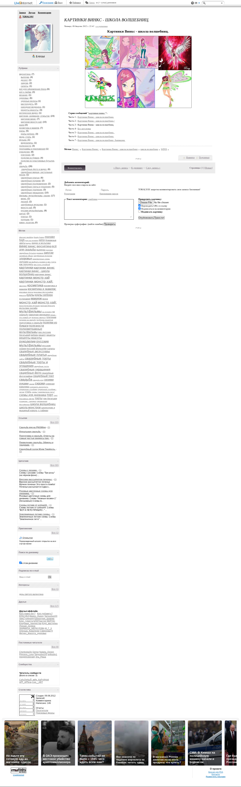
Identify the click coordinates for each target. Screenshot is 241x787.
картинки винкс (44, 267)
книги (22, 125)
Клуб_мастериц (50, 623)
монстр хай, (27, 207)
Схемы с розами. (28, 470)
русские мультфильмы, (32, 210)
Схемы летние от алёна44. (33, 505)
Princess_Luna (26, 654)
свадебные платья (33, 355)
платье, (24, 216)
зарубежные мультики (43, 256)
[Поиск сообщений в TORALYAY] (50, 558)
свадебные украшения (34, 369)
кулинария (24, 298)
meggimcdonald (27, 657)
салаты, (25, 86)
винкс (23, 246)
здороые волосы (29, 101)
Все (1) (55, 533)
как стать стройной (42, 264)
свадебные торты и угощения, (36, 186)
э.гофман (43, 410)
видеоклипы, (27, 143)
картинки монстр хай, (31, 122)
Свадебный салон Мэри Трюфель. (37, 449)
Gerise (35, 652)
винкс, (24, 198)
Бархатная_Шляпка (44, 618)
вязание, (23, 95)
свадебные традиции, (32, 189)
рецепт (42, 335)
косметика (35, 285)
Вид (197, 3)
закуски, (25, 83)
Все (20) (54, 422)
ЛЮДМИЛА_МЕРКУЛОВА (31, 628)
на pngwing (47, 312)
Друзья (31, 12)
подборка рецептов (45, 320)
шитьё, (22, 213)
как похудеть (26, 264)
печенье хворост (39, 317)
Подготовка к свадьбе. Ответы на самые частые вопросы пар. (36, 437)
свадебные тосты (41, 366)
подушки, (25, 219)
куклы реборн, (28, 134)
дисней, (25, 201)
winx (42, 240)
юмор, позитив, (27, 222)
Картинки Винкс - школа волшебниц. (96, 117)
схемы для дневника (32, 395)
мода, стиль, (25, 137)
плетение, (26, 155)
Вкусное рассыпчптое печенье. (35, 479)
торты (39, 398)
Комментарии (44, 12)
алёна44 (29, 618)
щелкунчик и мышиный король (37, 409)
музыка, (23, 140)
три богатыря (50, 398)
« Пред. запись (120, 168)
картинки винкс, (28, 119)
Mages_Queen (36, 616)
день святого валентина (31, 594)
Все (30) (54, 465)
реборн (34, 335)
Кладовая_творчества (30, 623)
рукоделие (27, 341)
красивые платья (26, 292)
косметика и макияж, (29, 128)
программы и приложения (32, 149)
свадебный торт (43, 376)
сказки (40, 383)
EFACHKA (24, 616)
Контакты (216, 774)
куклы (30, 295)
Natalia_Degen (46, 652)
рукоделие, (24, 152)
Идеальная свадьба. (30, 431)
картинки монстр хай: (36, 281)
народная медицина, (31, 107)
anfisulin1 (52, 654)
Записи (22, 12)
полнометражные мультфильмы (30, 330)
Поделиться (204, 157)
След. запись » (153, 168)
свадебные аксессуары (34, 351)
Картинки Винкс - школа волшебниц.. (96, 132)
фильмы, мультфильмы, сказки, (34, 195)
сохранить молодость (39, 387)
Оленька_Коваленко (29, 631)
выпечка (41, 249)
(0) (48, 427)
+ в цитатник (101, 26)
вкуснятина (44, 246)
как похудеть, (27, 104)
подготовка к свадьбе (30, 322)
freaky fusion (39, 237)
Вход (60, 2)
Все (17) (54, 606)
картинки (26, 267)
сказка (31, 384)
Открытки (28, 538)
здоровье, (24, 98)
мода (45, 298)
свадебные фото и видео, (34, 169)
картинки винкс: (43, 274)
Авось (92, 2)
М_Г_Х (48, 628)
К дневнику (137, 168)
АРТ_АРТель (25, 682)
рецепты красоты (30, 337)
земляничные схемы (41, 259)
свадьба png (38, 380)
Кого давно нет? (27, 613)
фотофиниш (24, 404)
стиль (28, 392)
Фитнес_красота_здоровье (32, 633)
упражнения (42, 401)
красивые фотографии (43, 292)
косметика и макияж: (42, 289)
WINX (164, 149)
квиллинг (23, 286)
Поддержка (192, 3)
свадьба (25, 379)
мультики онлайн (28, 308)
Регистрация (48, 2)
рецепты (50, 335)
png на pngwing (31, 240)
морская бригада (47, 306)
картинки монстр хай (34, 277)
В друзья (40, 56)
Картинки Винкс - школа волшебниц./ (96, 121)
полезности (36, 325)
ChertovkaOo (25, 652)
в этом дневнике (30, 563)
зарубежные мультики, (32, 204)
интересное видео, (28, 113)
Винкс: (75, 149)
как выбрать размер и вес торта (42, 262)
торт (50, 395)
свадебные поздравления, (34, 184)
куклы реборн (44, 294)
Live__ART (37, 682)
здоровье (25, 258)
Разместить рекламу (215, 777)
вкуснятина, (25, 74)
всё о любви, (25, 92)
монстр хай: (47, 302)
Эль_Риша (40, 657)
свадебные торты (38, 358)
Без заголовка (84, 128)
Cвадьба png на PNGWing (32, 427)
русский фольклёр (37, 348)
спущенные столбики (28, 389)
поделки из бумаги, (30, 158)
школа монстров (30, 407)
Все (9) (55, 647)
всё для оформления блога (32, 89)
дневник (39, 253)
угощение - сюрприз (27, 401)
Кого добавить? (45, 613)
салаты (51, 348)
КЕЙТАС (51, 621)
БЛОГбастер (40, 621)
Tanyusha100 (50, 616)
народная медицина (39, 314)
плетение (51, 317)
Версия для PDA (215, 772)
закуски (48, 252)
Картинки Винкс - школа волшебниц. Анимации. (101, 140)
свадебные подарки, (31, 181)
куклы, (22, 131)
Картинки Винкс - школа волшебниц (120, 149)
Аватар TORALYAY (38, 37)
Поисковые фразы (45, 713)
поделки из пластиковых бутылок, (38, 161)
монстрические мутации (29, 306)
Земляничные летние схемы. (34, 514)
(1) (40, 470)
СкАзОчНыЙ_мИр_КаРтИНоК (34, 680)
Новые (208, 168)
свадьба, (23, 166)
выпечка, (25, 77)
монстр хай (28, 302)
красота (22, 295)
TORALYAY (20, 16)
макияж (36, 298)
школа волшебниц (43, 404)
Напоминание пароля (109, 194)
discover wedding (26, 237)
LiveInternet (24, 3)
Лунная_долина (27, 626)
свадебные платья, (30, 178)
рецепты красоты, (30, 110)
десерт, (24, 80)
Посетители (42, 710)
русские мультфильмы (34, 343)
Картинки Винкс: (90, 149)
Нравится (190, 157)
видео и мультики (41, 243)
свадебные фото (30, 372)
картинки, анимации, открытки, (34, 116)
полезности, (25, 146)
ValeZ (22, 618)
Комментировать (75, 168)
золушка (23, 261)
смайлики (92, 199)
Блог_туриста (26, 621)
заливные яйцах (26, 256)
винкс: (32, 246)
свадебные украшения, (32, 192)
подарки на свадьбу (27, 320)
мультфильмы (30, 311)
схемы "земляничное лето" (43, 392)
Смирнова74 (46, 631)
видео (28, 243)
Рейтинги (77, 2)
